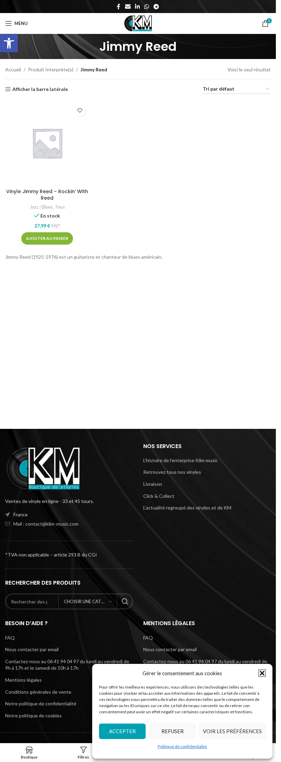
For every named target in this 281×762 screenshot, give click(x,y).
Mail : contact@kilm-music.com (45, 524)
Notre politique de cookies (33, 715)
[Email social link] (128, 6)
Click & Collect (158, 496)
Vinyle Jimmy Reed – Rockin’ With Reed (47, 195)
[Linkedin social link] (137, 6)
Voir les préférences (232, 731)
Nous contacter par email (32, 649)
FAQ (10, 638)
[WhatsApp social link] (146, 6)
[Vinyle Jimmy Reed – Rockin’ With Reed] (47, 143)
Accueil (13, 69)
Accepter (122, 731)
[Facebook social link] (118, 6)
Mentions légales (23, 680)
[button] (9, 43)
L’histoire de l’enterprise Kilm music (180, 460)
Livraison (152, 484)
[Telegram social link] (156, 6)
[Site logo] (138, 23)
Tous (60, 207)
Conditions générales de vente (38, 692)
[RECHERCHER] (125, 601)
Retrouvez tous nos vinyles (172, 472)
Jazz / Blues (41, 207)
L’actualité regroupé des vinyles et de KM (187, 508)
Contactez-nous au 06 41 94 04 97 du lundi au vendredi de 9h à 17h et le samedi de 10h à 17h (67, 664)
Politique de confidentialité (182, 746)
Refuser (172, 731)
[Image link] (43, 468)
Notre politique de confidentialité (40, 703)
